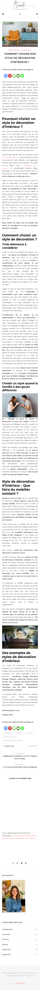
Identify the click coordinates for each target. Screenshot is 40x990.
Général (5, 944)
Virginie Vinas (9, 746)
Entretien (5, 939)
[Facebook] (6, 74)
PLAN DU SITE (29, 976)
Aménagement (14, 50)
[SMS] (14, 74)
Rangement (6, 949)
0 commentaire (33, 746)
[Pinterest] (10, 74)
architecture (19, 733)
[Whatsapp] (22, 74)
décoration (29, 733)
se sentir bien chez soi (10, 737)
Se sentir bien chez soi (10, 157)
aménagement (8, 733)
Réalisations (6, 954)
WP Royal (20, 976)
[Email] (18, 74)
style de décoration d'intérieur (13, 740)
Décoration (26, 50)
